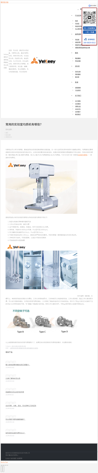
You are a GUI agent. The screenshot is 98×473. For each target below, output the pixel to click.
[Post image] (11, 362)
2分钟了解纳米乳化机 (13, 378)
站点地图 (13, 458)
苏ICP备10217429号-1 (12, 455)
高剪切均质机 (34, 348)
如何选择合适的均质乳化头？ (15, 433)
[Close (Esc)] (1, 465)
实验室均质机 (82, 155)
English (8, 458)
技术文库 (14, 346)
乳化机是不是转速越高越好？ (15, 419)
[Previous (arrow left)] (1, 469)
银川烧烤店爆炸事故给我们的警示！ (18, 364)
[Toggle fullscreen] (5, 465)
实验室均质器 (18, 348)
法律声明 (19, 458)
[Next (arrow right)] (3, 469)
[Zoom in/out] (7, 465)
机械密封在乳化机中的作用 (15, 392)
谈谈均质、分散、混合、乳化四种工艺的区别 (21, 405)
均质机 (12, 348)
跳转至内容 (4, 2)
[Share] (3, 465)
